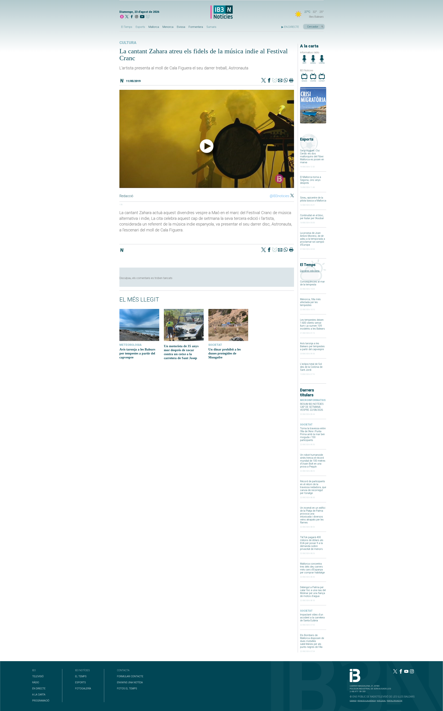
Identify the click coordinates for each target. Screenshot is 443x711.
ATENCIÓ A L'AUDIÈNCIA (367, 701)
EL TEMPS (81, 676)
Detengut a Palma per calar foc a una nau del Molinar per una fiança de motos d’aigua (313, 592)
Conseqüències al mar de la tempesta (312, 283)
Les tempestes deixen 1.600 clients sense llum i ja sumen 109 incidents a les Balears (312, 324)
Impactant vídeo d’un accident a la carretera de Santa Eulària (312, 617)
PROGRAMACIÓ (40, 700)
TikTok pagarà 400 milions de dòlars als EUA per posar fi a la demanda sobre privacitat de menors (311, 543)
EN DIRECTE (39, 688)
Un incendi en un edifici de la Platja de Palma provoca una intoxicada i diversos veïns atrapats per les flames (312, 515)
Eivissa (181, 27)
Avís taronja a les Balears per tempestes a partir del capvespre (312, 346)
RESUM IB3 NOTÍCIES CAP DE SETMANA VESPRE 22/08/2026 (312, 407)
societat (306, 424)
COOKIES (353, 701)
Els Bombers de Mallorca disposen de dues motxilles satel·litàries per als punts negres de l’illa (312, 641)
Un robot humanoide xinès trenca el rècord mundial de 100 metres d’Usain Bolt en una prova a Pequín (312, 460)
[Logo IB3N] (221, 12)
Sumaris (211, 27)
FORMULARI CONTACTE (130, 676)
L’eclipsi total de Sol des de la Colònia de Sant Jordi (311, 367)
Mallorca (153, 27)
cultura (127, 42)
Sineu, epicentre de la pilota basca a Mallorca (313, 199)
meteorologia (130, 344)
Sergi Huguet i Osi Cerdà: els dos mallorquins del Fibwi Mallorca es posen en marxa (312, 156)
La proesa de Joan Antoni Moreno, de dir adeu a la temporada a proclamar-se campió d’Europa (312, 239)
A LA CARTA (38, 694)
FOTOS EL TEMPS (127, 688)
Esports (140, 27)
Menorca (167, 27)
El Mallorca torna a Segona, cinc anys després (310, 180)
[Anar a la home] (122, 17)
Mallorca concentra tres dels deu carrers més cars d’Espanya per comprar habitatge (312, 568)
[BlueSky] (148, 17)
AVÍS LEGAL (381, 701)
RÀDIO (35, 682)
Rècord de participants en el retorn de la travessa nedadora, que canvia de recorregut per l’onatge (313, 487)
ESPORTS (80, 682)
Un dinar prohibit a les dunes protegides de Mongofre (224, 353)
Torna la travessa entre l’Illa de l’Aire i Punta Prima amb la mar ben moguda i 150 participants (313, 434)
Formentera (196, 27)
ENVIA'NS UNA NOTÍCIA (130, 682)
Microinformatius (313, 400)
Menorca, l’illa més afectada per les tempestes (310, 302)
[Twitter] (263, 80)
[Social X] (127, 17)
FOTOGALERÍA (83, 688)
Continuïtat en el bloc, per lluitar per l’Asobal (312, 217)
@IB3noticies (279, 196)
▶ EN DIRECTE (290, 27)
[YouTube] (142, 17)
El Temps (126, 27)
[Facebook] (131, 17)
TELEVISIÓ (38, 676)
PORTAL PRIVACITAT (394, 701)
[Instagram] (136, 17)
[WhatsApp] (285, 80)
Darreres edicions (309, 270)
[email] (280, 80)
